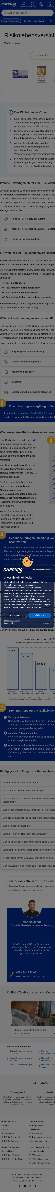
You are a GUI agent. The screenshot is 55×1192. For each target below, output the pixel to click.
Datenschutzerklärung (12, 621)
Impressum (47, 623)
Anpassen (15, 615)
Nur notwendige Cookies (41, 569)
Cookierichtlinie (10, 623)
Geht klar (39, 615)
